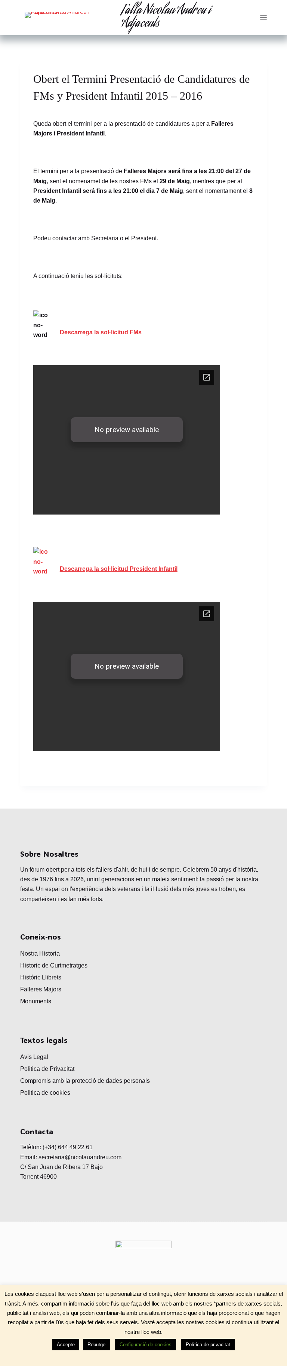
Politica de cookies (45, 1093)
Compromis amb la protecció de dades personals (85, 1081)
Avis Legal (34, 1057)
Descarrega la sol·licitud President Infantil (119, 569)
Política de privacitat (208, 1344)
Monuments (35, 1001)
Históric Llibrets (40, 977)
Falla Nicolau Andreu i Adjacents (166, 17)
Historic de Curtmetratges (53, 965)
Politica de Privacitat (47, 1069)
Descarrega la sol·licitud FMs (101, 332)
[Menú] (263, 17)
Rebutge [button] (96, 1344)
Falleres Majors (40, 989)
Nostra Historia (40, 953)
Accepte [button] (66, 1344)
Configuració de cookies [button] (146, 1344)
